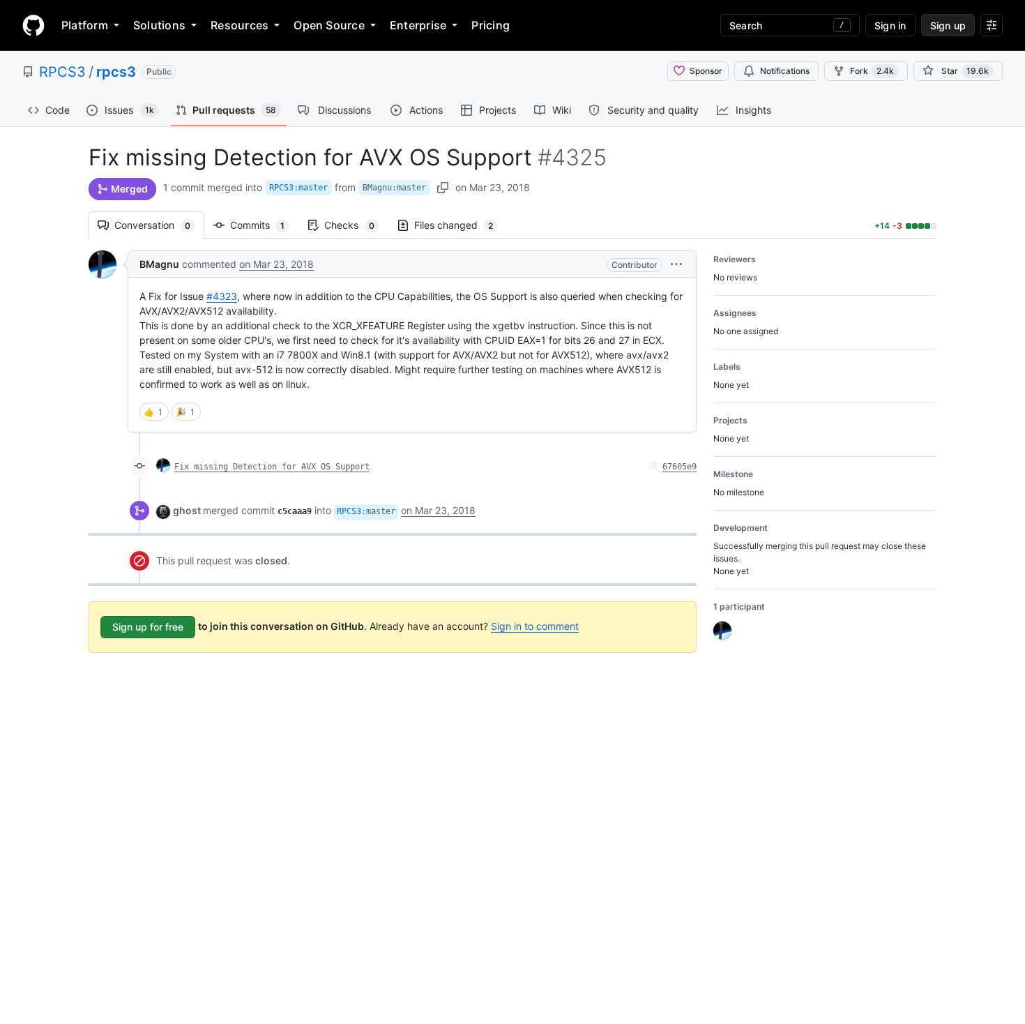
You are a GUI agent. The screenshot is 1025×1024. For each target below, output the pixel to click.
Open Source (329, 25)
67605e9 (679, 467)
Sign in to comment (535, 626)
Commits (264, 225)
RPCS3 (62, 71)
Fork (872, 71)
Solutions (159, 25)
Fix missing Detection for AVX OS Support (272, 467)
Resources (239, 25)
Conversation (159, 225)
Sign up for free (147, 627)
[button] (676, 264)
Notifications (785, 71)
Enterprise (418, 25)
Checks (356, 225)
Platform (84, 25)
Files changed (460, 225)
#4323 (221, 296)
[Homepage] (33, 25)
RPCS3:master (298, 188)
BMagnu (159, 264)
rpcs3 (116, 71)
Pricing (490, 25)
